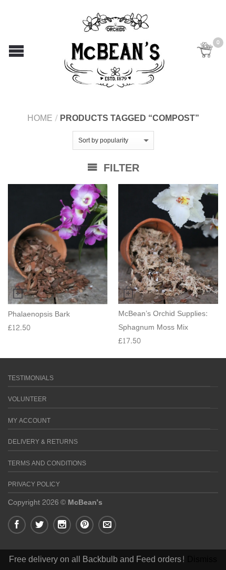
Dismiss (202, 559)
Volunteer (27, 399)
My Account (29, 420)
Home (40, 118)
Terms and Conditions (47, 463)
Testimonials (31, 378)
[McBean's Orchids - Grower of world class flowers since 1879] (114, 47)
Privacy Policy (34, 484)
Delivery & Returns (43, 441)
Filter (119, 168)
